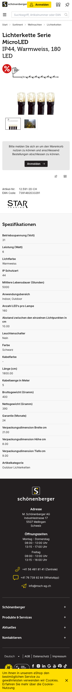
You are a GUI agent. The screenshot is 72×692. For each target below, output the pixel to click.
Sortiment (17, 24)
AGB (27, 656)
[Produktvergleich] (58, 4)
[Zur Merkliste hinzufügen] (55, 176)
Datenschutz (41, 656)
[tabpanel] (36, 89)
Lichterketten (54, 24)
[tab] (13, 124)
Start (4, 24)
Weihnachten (35, 24)
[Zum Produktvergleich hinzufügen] (65, 176)
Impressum (59, 656)
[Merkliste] (67, 4)
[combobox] (38, 15)
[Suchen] (66, 15)
